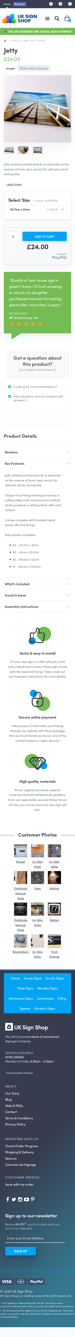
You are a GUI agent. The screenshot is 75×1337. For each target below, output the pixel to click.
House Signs (33, 978)
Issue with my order (19, 1184)
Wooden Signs (47, 988)
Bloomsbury (20, 951)
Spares (25, 1008)
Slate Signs (25, 988)
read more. (14, 184)
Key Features (14, 463)
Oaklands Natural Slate (20, 893)
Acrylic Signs (54, 978)
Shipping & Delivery (19, 1152)
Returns (11, 1158)
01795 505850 (14, 1057)
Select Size (33, 200)
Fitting (62, 998)
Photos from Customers (34, 68)
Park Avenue (54, 954)
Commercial (50, 1036)
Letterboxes (45, 998)
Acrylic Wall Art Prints (29, 40)
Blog (8, 1099)
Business (20, 4)
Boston (54, 920)
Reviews (11, 452)
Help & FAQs (14, 1105)
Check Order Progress (21, 1146)
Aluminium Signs (21, 998)
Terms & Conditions (19, 1118)
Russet (20, 861)
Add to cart (44, 236)
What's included (17, 583)
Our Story (12, 1093)
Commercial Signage (20, 1164)
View (37, 888)
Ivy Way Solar (37, 954)
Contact (11, 1111)
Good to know (15, 595)
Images (10, 68)
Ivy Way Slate (37, 864)
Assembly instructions (21, 606)
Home (7, 4)
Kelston (54, 888)
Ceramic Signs (44, 1008)
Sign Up (20, 1251)
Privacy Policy (15, 1124)
